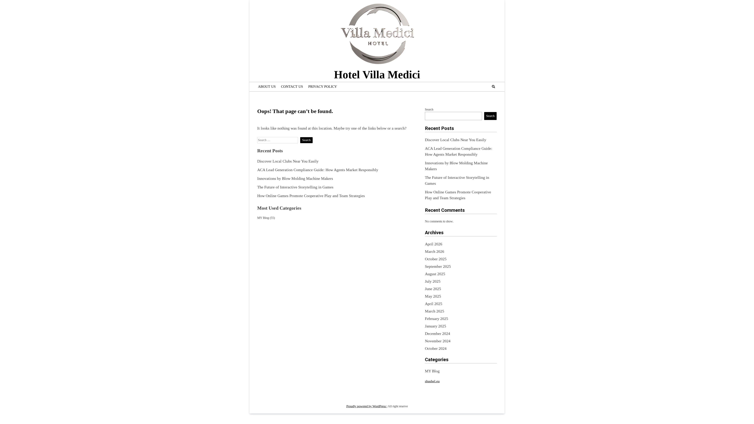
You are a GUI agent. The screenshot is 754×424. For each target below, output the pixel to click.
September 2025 (438, 266)
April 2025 (433, 304)
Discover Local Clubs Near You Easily (287, 161)
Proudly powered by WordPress (366, 406)
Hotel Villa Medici (377, 75)
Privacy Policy (322, 87)
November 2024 (437, 341)
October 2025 (436, 259)
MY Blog (263, 217)
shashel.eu (432, 381)
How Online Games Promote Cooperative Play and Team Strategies (311, 196)
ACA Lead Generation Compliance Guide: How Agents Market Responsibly (317, 170)
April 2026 (433, 244)
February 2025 (436, 318)
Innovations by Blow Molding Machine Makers (295, 178)
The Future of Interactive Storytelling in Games (295, 187)
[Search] (493, 86)
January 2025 (435, 326)
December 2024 (437, 333)
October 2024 (436, 348)
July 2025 (432, 281)
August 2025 (435, 274)
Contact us (292, 87)
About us (267, 87)
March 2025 (434, 311)
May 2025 (433, 296)
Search (429, 109)
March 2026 (434, 251)
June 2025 (433, 289)
